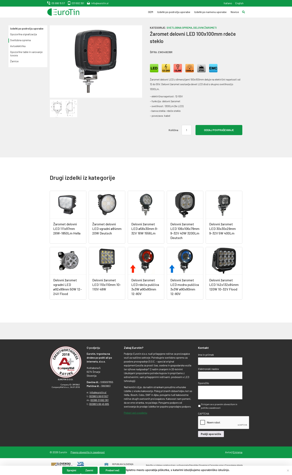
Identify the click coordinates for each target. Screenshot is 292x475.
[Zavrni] (287, 470)
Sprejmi (71, 470)
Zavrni (89, 470)
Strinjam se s (219, 406)
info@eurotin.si (100, 3)
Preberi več (112, 470)
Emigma (237, 452)
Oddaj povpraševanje (219, 130)
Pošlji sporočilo (211, 434)
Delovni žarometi (205, 27)
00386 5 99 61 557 (98, 396)
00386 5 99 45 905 (99, 404)
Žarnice (14, 61)
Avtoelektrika (18, 46)
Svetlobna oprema (20, 40)
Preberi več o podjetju (135, 412)
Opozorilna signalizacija (23, 34)
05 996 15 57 (58, 3)
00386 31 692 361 (99, 400)
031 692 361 (78, 3)
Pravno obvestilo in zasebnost (87, 452)
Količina (173, 130)
